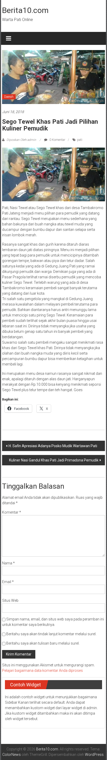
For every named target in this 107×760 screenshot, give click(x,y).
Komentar (11, 512)
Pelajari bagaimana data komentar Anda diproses (42, 670)
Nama (8, 563)
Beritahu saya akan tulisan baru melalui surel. (42, 643)
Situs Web (10, 600)
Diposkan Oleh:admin (21, 140)
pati (79, 140)
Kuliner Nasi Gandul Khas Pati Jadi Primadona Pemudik (53, 460)
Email (8, 582)
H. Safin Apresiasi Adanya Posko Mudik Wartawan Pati (53, 446)
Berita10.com (25, 10)
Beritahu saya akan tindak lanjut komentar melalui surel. (51, 634)
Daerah (9, 97)
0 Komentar (57, 140)
